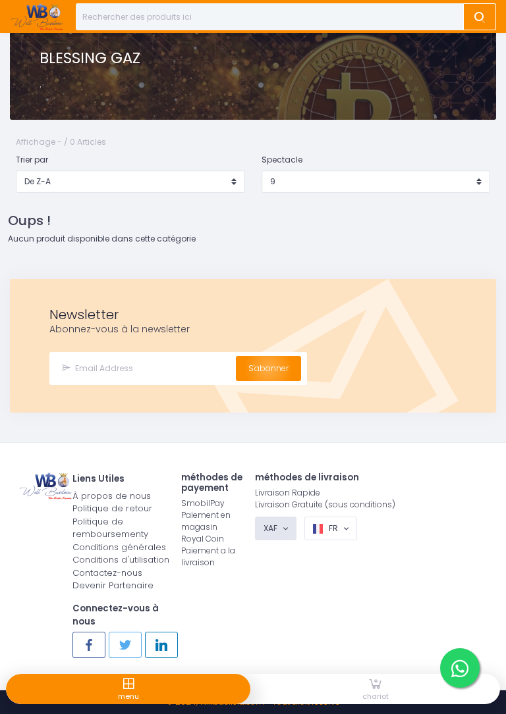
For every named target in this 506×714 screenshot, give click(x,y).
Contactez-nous (107, 573)
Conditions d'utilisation (120, 559)
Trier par (32, 159)
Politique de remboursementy (110, 528)
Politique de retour (112, 508)
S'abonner (268, 368)
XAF (271, 528)
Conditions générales (119, 547)
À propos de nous (111, 496)
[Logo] (37, 16)
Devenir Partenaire (113, 585)
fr (333, 528)
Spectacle (282, 159)
